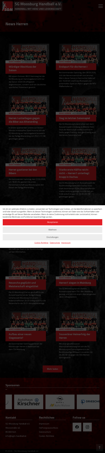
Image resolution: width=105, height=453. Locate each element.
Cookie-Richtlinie (41, 242)
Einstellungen (53, 237)
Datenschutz (55, 242)
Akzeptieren (52, 222)
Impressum (66, 242)
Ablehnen (52, 229)
